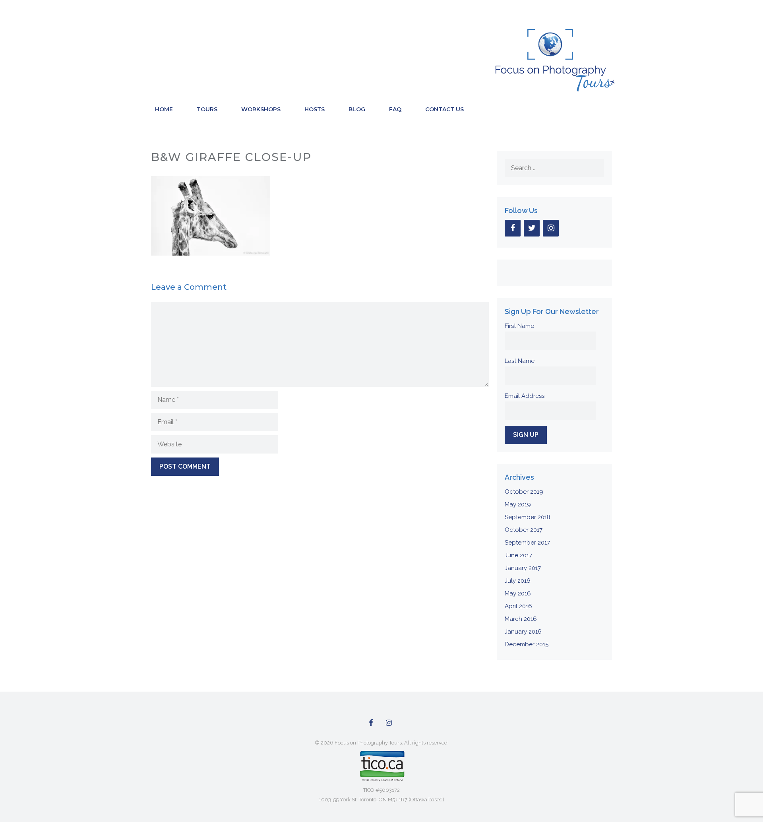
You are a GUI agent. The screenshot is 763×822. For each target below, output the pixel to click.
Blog (357, 109)
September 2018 (527, 517)
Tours (207, 109)
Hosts (314, 109)
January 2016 (523, 631)
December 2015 (526, 644)
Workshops (261, 109)
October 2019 (524, 491)
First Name (519, 326)
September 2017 (527, 542)
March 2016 (521, 618)
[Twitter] (532, 228)
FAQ (395, 109)
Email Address (524, 395)
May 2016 (518, 593)
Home (164, 109)
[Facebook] (513, 228)
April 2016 (518, 606)
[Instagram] (551, 228)
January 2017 (523, 568)
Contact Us (444, 109)
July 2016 (518, 580)
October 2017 (523, 529)
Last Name (519, 360)
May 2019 (518, 504)
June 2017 (518, 555)
